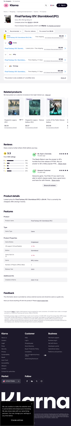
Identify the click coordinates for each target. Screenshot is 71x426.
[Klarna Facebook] (27, 381)
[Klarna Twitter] (36, 381)
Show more (62, 164)
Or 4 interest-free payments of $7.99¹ (53, 72)
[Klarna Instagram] (41, 381)
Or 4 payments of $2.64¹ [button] (52, 127)
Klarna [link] (5, 11)
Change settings (17, 420)
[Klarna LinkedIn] (32, 381)
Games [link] (36, 11)
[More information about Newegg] (5, 66)
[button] (52, 5)
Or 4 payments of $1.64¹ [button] (31, 127)
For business (16, 1)
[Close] (32, 404)
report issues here (42, 300)
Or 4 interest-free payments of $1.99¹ (53, 61)
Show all (47, 95)
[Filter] (6, 31)
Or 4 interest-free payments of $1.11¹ (54, 37)
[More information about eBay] (5, 54)
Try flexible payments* (54, 26)
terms (13, 311)
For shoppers (7, 1)
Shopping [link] (12, 11)
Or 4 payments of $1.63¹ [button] (10, 127)
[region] (17, 413)
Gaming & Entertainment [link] (24, 11)
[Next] (65, 113)
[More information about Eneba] (5, 43)
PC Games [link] (43, 11)
